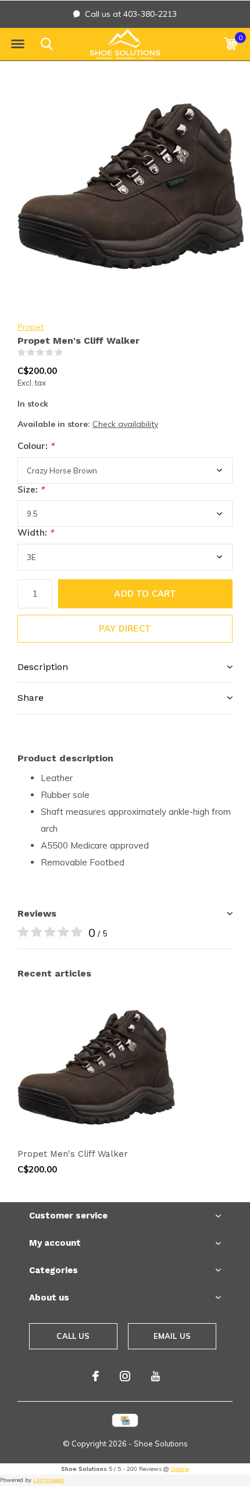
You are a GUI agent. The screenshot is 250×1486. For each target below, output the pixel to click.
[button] (17, 44)
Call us (73, 1336)
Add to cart (145, 593)
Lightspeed (48, 1480)
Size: (30, 489)
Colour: (35, 445)
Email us (172, 1336)
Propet (30, 327)
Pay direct (125, 628)
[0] (230, 43)
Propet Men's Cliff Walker (72, 1154)
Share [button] (30, 697)
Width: (35, 532)
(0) (70, 352)
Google (179, 1469)
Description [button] (42, 666)
